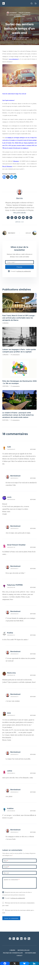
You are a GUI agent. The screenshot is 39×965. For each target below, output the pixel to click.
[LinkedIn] (21, 938)
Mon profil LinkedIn (19, 213)
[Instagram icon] (23, 217)
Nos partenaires (30, 953)
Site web (6, 873)
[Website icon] (15, 217)
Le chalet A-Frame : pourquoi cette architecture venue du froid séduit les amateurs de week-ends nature (18, 415)
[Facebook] (4, 177)
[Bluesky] (11, 177)
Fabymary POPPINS (15, 585)
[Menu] (36, 3)
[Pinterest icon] (27, 217)
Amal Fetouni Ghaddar (16, 545)
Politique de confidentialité (13, 953)
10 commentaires (15, 354)
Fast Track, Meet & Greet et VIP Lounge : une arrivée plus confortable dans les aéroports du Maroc (18, 318)
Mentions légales (23, 950)
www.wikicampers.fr (14, 59)
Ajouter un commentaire (11, 879)
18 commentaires (19, 16)
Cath (9, 447)
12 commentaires (15, 386)
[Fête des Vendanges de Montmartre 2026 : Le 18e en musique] (19, 368)
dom (9, 713)
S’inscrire (19, 267)
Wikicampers (16, 161)
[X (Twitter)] (14, 938)
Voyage (28, 15)
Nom (6, 861)
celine (9, 771)
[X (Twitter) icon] (19, 217)
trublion (10, 808)
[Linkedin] (15, 177)
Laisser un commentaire (11, 918)
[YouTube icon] (30, 217)
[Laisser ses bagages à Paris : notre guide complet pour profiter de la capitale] (19, 336)
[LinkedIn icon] (12, 217)
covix (9, 497)
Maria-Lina (11, 673)
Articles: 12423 (19, 222)
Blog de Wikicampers (7, 166)
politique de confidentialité (24, 271)
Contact (19, 955)
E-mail (6, 867)
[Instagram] (17, 938)
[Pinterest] (25, 938)
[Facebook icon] (8, 217)
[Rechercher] (31, 3)
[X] (8, 177)
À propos (12, 950)
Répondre (33, 449)
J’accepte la (21, 271)
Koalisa (10, 633)
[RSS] (29, 938)
